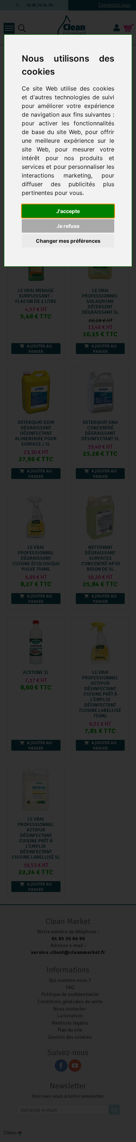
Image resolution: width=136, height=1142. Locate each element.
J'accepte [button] (68, 211)
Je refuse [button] (68, 226)
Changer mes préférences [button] (68, 241)
